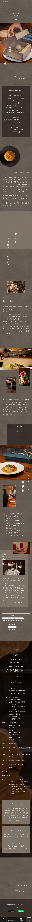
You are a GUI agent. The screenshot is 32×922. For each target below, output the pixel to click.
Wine (22, 432)
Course (20, 426)
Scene (19, 602)
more (28, 81)
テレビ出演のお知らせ (20, 78)
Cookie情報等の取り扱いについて (16, 904)
